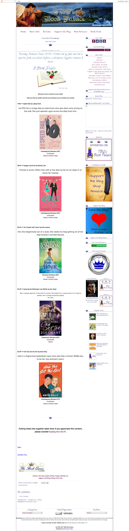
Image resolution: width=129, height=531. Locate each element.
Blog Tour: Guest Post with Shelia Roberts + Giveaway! (102, 345)
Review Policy (100, 62)
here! (86, 523)
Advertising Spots (100, 67)
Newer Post (22, 500)
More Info (35, 31)
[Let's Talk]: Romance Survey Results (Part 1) (103, 314)
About (99, 58)
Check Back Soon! (50, 41)
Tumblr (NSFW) (60, 476)
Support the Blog (62, 31)
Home (23, 31)
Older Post (32, 500)
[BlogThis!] (44, 483)
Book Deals (96, 31)
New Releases (80, 31)
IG (67, 476)
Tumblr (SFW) (49, 476)
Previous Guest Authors (99, 82)
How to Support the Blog (100, 69)
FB (39, 476)
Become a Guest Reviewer (99, 75)
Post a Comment (24, 496)
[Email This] (42, 483)
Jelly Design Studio (68, 529)
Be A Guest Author (100, 65)
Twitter (34, 476)
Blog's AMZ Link (57, 478)
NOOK (51, 156)
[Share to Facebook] (48, 483)
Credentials (99, 85)
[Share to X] (46, 483)
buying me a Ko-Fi (57, 431)
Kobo (56, 156)
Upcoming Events (99, 80)
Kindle (45, 156)
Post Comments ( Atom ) (31, 501)
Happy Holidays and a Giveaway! (102, 363)
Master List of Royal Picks (99, 78)
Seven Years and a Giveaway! (102, 354)
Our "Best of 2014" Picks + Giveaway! (101, 334)
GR (43, 476)
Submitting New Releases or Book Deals (99, 72)
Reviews (47, 31)
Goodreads (50, 153)
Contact (99, 60)
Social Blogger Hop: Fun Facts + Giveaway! (102, 324)
